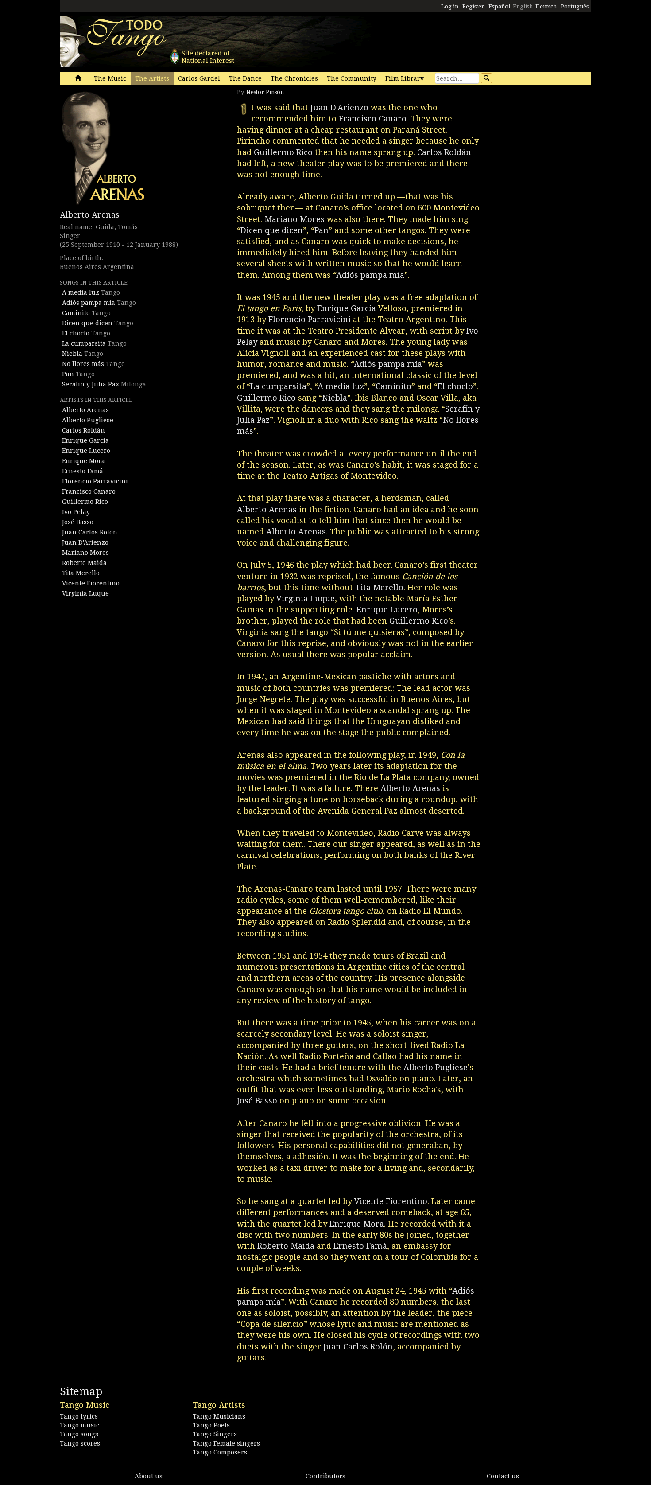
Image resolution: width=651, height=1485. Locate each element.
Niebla (72, 353)
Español (499, 6)
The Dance (245, 78)
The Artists (152, 78)
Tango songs (79, 1434)
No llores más (83, 363)
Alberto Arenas (90, 214)
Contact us (503, 1476)
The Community (351, 78)
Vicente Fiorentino (91, 583)
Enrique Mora (83, 460)
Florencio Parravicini (95, 481)
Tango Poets (211, 1425)
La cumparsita (84, 343)
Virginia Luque (85, 593)
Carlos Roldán (83, 430)
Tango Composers (220, 1452)
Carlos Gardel (199, 78)
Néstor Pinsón (265, 92)
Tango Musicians (219, 1416)
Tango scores (80, 1443)
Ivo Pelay (76, 511)
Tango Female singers (226, 1443)
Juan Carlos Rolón (89, 532)
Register (473, 6)
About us (149, 1476)
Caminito (76, 312)
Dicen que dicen (87, 323)
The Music (110, 78)
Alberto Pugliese (87, 420)
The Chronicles (294, 78)
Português (575, 6)
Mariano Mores (85, 552)
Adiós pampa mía (88, 302)
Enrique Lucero (86, 450)
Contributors (325, 1476)
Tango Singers (215, 1434)
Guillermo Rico (85, 501)
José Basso (77, 522)
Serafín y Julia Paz (90, 384)
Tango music (79, 1425)
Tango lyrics (79, 1416)
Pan (68, 374)
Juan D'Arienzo (85, 542)
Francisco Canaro (89, 491)
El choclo (75, 333)
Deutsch (546, 6)
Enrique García (85, 440)
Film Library (404, 78)
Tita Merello (81, 573)
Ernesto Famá (82, 471)
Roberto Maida (84, 562)
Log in (449, 6)
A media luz (80, 292)
